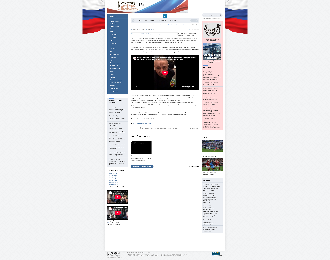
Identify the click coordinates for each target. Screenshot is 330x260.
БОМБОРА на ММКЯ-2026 (211, 85)
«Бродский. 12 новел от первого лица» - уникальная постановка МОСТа (211, 92)
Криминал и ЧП (115, 54)
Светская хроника (116, 80)
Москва (112, 46)
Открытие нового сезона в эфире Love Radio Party (116, 155)
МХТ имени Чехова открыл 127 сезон (117, 119)
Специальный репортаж (114, 22)
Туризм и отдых (115, 63)
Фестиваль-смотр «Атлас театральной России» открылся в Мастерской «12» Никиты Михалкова (212, 112)
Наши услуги (163, 20)
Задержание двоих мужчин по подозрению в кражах (141, 159)
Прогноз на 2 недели (113, 224)
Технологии (114, 66)
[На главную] (128, 5)
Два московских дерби (210, 99)
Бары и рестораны (116, 83)
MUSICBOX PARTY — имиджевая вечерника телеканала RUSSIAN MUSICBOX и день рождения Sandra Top (211, 199)
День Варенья (114, 88)
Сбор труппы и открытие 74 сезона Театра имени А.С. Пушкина (117, 163)
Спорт (112, 40)
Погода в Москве (112, 221)
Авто (111, 71)
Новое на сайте (142, 20)
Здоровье (113, 57)
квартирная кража (138, 123)
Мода (112, 74)
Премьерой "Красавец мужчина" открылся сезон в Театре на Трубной (117, 139)
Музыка (112, 86)
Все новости (114, 91)
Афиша (112, 77)
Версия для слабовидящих (213, 18)
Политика (113, 34)
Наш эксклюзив (115, 26)
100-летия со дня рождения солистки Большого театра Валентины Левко (211, 188)
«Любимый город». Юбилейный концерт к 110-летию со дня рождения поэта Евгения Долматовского (212, 76)
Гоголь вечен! (113, 125)
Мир (111, 51)
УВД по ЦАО (148, 123)
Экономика (113, 37)
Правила (153, 20)
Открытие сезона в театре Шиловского (116, 148)
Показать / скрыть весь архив (116, 186)
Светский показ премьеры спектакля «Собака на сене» (117, 131)
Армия (112, 32)
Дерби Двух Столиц (209, 105)
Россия (112, 29)
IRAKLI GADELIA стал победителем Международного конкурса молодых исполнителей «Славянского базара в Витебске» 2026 (211, 212)
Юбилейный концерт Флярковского (209, 230)
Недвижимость (115, 69)
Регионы (113, 49)
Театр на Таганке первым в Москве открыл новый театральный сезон (117, 110)
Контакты (173, 20)
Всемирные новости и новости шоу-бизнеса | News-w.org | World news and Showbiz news (153, 25)
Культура (113, 43)
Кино (111, 60)
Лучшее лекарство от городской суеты (209, 223)
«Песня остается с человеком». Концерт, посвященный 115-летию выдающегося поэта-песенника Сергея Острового (211, 124)
